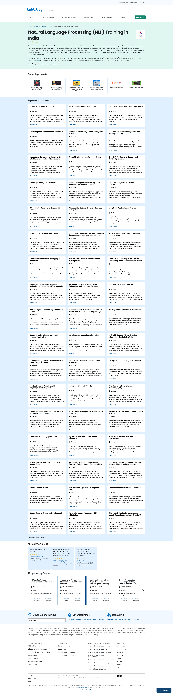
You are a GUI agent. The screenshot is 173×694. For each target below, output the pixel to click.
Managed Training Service (39, 652)
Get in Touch (163, 690)
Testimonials (122, 658)
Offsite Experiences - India (99, 666)
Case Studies (63, 649)
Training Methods (35, 661)
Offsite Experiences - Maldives (100, 646)
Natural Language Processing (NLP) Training (66, 26)
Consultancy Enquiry (66, 652)
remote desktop (34, 60)
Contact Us (140, 17)
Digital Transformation (37, 649)
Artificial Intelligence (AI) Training (43, 26)
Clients (120, 655)
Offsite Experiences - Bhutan (100, 652)
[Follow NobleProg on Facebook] (121, 676)
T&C (119, 667)
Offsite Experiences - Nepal (99, 663)
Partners (121, 652)
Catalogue (32, 655)
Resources (32, 664)
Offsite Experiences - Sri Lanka (101, 649)
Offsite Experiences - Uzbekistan (97, 656)
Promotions (33, 658)
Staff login (86, 693)
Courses (30, 17)
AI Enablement (107, 17)
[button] (143, 590)
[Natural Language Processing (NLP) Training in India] (36, 9)
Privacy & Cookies (86, 689)
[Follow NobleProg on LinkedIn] (118, 676)
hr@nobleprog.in (83, 687)
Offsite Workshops (69, 17)
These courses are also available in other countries (86, 619)
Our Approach (64, 646)
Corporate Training (47, 17)
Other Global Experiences (98, 669)
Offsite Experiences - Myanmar (101, 660)
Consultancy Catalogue (68, 655)
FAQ (119, 664)
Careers (120, 661)
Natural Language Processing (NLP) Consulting (123, 619)
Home (30, 26)
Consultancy (88, 17)
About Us (122, 17)
